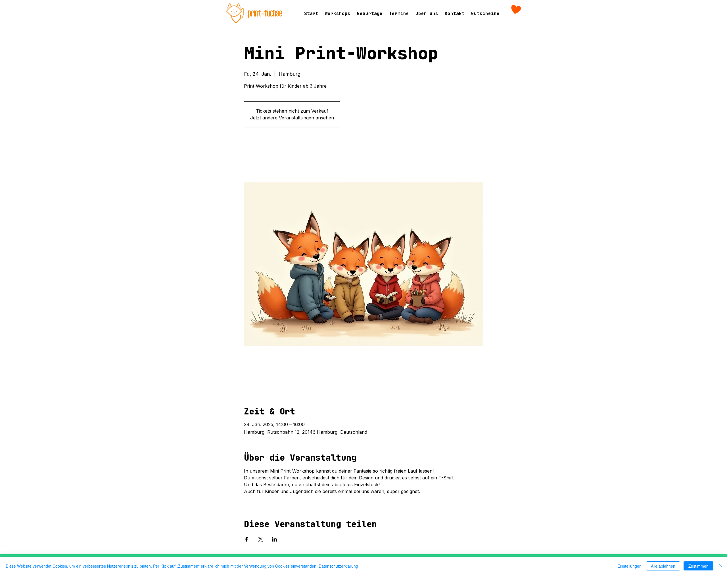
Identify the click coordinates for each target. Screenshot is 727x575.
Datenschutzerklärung (338, 566)
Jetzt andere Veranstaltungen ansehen (292, 118)
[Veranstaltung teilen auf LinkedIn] (274, 539)
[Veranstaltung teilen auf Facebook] (246, 539)
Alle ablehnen (663, 566)
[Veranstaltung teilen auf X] (260, 539)
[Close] (720, 565)
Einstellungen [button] (629, 566)
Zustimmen (698, 566)
